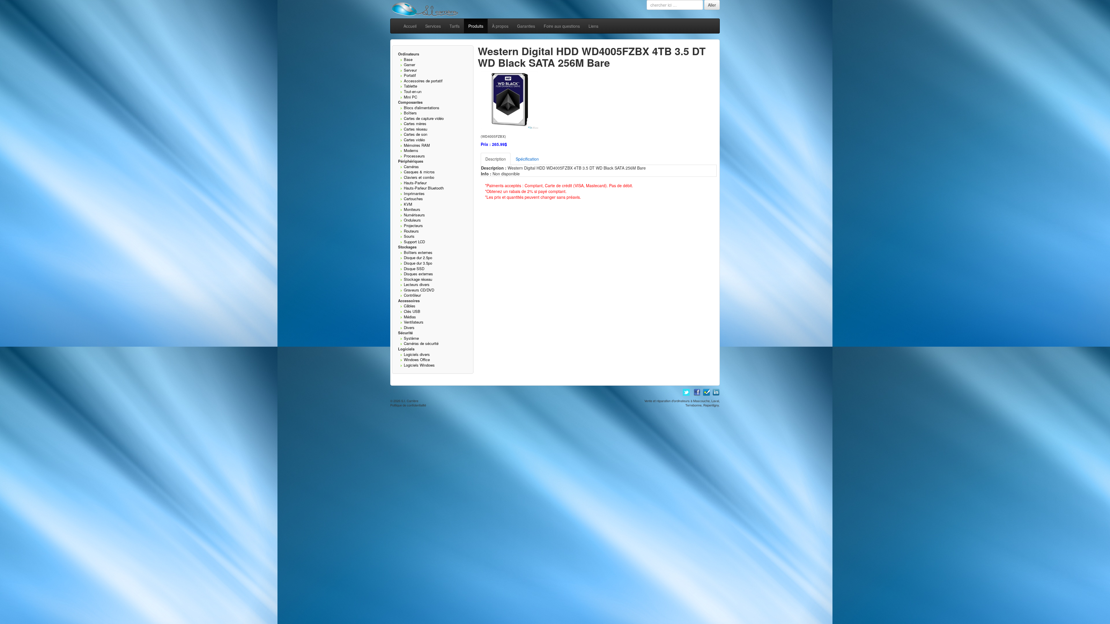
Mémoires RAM (417, 145)
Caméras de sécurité (421, 343)
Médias (410, 317)
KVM (408, 204)
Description (495, 159)
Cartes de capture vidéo (424, 118)
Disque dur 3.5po (418, 263)
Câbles (409, 306)
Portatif (410, 75)
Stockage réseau (418, 279)
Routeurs (411, 231)
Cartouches (413, 198)
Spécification (527, 159)
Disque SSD (414, 268)
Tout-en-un (412, 91)
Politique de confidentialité (408, 405)
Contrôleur (412, 295)
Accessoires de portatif (423, 80)
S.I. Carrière (409, 400)
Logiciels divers (417, 354)
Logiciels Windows (419, 365)
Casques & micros (419, 171)
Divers (409, 327)
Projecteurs (413, 225)
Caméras (411, 166)
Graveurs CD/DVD (419, 290)
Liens (593, 26)
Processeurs (414, 156)
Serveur (410, 70)
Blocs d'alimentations (421, 107)
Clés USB (412, 311)
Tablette (410, 86)
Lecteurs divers (417, 284)
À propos (500, 26)
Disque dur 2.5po (418, 257)
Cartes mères (415, 123)
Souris (409, 236)
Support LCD (414, 241)
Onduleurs (412, 220)
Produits (475, 26)
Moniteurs (412, 209)
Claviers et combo (419, 177)
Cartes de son (415, 134)
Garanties (526, 26)
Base (408, 59)
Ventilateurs (413, 322)
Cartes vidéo (414, 139)
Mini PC (410, 97)
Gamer (409, 64)
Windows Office (417, 359)
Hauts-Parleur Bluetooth (424, 188)
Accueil (410, 26)
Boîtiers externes (418, 252)
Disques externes (418, 273)
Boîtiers (410, 113)
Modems (411, 150)
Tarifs (454, 26)
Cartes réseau (415, 129)
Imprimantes (414, 193)
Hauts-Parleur (415, 182)
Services (433, 26)
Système (411, 338)
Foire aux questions (562, 26)
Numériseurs (414, 215)
